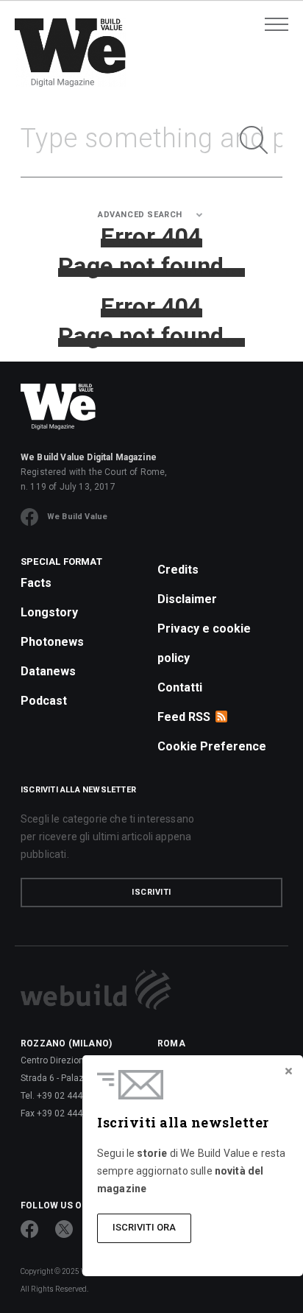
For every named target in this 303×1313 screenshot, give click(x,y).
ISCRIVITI (151, 892)
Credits (178, 570)
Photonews (52, 642)
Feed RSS (183, 717)
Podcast (44, 701)
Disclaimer (187, 599)
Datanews (48, 671)
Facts (36, 583)
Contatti (179, 687)
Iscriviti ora (144, 1227)
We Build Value (77, 516)
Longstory (49, 612)
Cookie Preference (211, 746)
